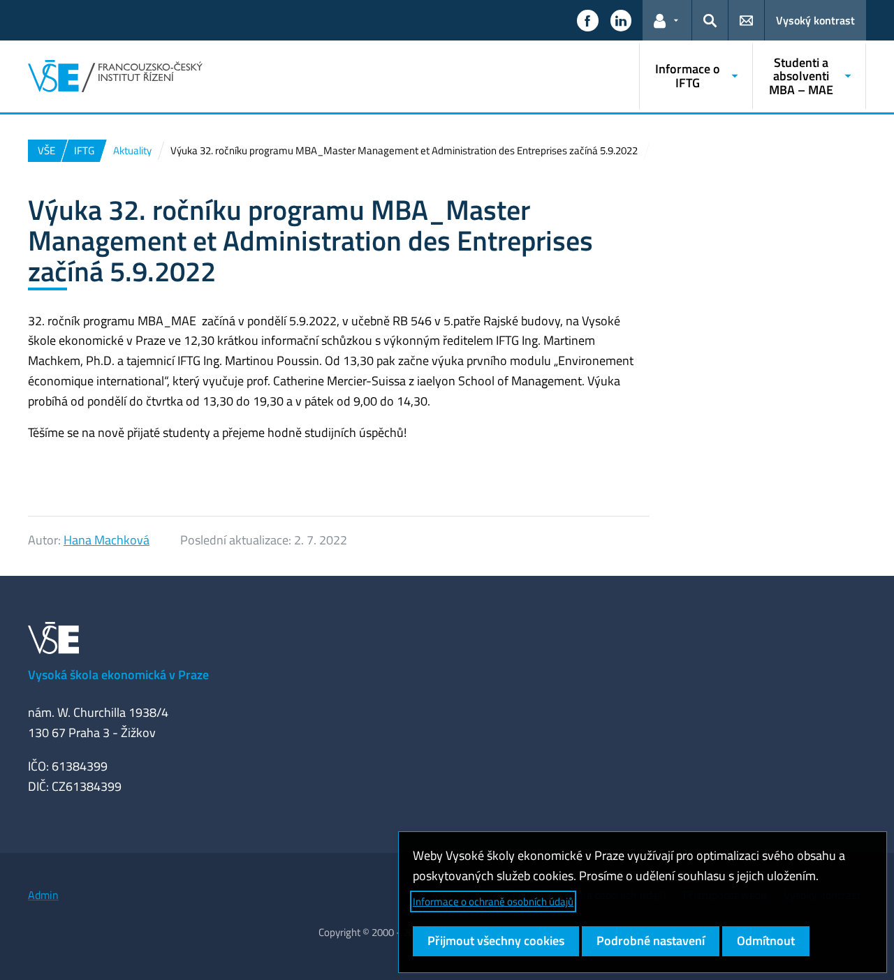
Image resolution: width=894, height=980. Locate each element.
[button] (587, 20)
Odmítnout (766, 940)
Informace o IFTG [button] (687, 75)
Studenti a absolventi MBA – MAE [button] (801, 76)
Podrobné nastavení (650, 940)
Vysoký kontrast (815, 20)
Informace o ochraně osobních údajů (493, 901)
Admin (43, 894)
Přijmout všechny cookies (495, 940)
